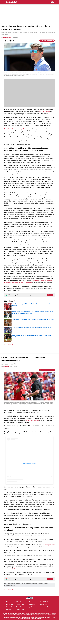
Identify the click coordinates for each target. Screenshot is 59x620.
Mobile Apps (9, 604)
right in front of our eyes (17, 569)
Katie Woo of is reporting (14, 129)
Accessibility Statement (46, 607)
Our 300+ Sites (44, 601)
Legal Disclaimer (32, 607)
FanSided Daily (20, 604)
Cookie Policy (19, 607)
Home (5, 345)
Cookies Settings (20, 609)
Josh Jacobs (7, 37)
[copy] (13, 41)
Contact (30, 601)
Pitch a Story (31, 604)
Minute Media (9, 613)
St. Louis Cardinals (44, 111)
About (7, 601)
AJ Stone (6, 366)
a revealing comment (48, 545)
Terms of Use (10, 607)
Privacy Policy (43, 604)
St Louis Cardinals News (15, 345)
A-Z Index (8, 609)
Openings (18, 601)
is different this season (32, 420)
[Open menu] (4, 2)
